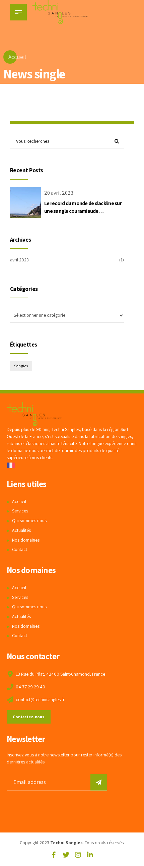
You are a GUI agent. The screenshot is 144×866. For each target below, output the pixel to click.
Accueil (17, 57)
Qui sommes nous (29, 520)
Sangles (21, 366)
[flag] (11, 465)
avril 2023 (19, 260)
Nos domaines (26, 540)
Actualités (21, 530)
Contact (19, 549)
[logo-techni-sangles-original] (34, 414)
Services (20, 511)
